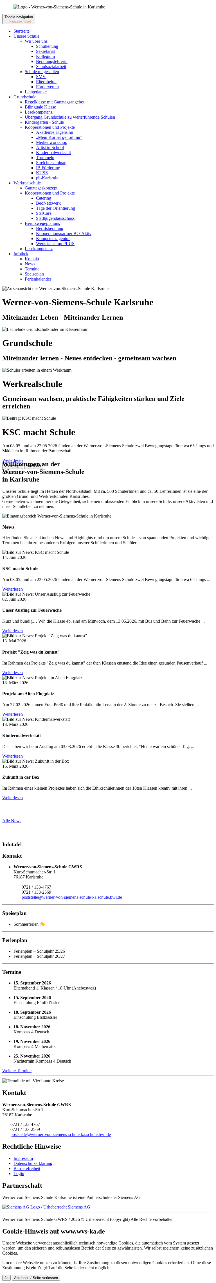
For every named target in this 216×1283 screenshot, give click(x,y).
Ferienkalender (38, 279)
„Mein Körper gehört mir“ (59, 137)
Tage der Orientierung (55, 208)
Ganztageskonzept (41, 188)
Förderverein (47, 86)
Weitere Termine (17, 1070)
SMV (41, 76)
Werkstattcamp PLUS (55, 243)
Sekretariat (45, 51)
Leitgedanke (36, 91)
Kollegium (45, 56)
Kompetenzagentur (53, 238)
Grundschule (25, 96)
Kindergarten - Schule (44, 122)
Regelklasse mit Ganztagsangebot (54, 102)
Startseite (22, 31)
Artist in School (50, 147)
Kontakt (32, 258)
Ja (6, 1278)
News (30, 263)
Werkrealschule (27, 182)
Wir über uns (36, 41)
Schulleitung (47, 46)
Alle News (11, 820)
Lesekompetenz (39, 112)
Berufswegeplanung (42, 223)
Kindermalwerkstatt (53, 152)
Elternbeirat (46, 81)
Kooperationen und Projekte (50, 127)
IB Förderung (48, 167)
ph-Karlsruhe (47, 177)
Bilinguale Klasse (40, 107)
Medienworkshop (51, 142)
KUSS (42, 172)
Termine (32, 268)
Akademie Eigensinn (54, 132)
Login (19, 1173)
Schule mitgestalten (42, 71)
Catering (43, 198)
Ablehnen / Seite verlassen (36, 1278)
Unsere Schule (26, 36)
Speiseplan (34, 274)
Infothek (21, 253)
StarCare (43, 213)
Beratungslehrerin (52, 61)
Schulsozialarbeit (51, 66)
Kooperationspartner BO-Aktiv (63, 233)
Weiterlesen (12, 589)
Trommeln (45, 157)
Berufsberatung (49, 228)
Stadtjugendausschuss (55, 218)
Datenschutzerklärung (33, 1163)
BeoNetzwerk (48, 203)
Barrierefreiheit (27, 1168)
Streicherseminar (51, 162)
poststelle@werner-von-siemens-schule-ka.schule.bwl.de (72, 897)
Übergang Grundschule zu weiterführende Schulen (70, 117)
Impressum (23, 1158)
